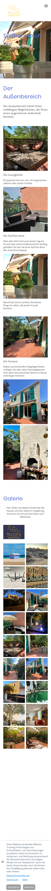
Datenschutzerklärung (18, 875)
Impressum (12, 879)
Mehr (25, 879)
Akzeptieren (13, 887)
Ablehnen (29, 887)
